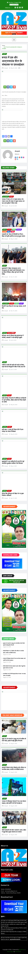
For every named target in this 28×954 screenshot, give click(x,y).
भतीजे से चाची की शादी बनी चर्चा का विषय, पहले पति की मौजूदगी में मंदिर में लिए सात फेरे (13, 366)
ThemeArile (18, 951)
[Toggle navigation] (14, 39)
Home (3, 45)
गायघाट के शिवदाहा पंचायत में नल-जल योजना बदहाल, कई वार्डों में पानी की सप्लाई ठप (14, 802)
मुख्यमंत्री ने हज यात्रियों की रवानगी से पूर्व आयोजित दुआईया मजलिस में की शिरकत (13, 462)
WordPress (22, 949)
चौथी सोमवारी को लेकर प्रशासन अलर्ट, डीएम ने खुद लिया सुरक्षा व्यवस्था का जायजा (14, 831)
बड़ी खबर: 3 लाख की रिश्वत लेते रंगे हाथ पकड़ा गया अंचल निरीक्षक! (12, 430)
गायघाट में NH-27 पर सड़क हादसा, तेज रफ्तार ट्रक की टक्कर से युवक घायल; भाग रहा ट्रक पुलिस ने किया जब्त (13, 201)
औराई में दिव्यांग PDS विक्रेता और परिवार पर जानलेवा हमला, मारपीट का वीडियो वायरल (14, 768)
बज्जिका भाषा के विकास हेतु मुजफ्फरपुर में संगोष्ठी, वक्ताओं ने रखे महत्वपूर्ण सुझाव (12, 336)
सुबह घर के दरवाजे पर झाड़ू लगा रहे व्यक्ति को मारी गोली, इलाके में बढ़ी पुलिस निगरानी (14, 740)
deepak (6, 68)
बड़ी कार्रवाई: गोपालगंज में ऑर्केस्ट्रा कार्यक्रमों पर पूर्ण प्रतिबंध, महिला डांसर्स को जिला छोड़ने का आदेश (14, 400)
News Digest (10, 951)
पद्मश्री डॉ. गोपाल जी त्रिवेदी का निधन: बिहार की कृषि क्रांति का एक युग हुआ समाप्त (13, 235)
